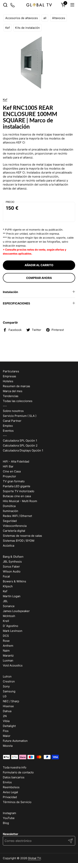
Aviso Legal (10, 792)
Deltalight (9, 726)
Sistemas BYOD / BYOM (18, 540)
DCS (6, 636)
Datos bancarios (13, 777)
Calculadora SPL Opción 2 (20, 445)
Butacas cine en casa (17, 496)
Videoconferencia (15, 526)
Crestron (9, 681)
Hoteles (8, 381)
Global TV (34, 858)
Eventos (8, 430)
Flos (6, 731)
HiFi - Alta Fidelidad (16, 461)
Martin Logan (11, 596)
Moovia (7, 746)
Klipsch (8, 586)
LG (4, 696)
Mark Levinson (12, 631)
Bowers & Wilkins (14, 581)
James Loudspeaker (16, 611)
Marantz (8, 655)
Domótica (9, 506)
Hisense (8, 706)
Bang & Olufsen (13, 556)
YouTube (9, 818)
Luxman (8, 660)
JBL (5, 601)
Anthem (8, 645)
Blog (6, 823)
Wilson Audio (11, 571)
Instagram (9, 813)
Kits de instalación (27, 27)
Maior (6, 736)
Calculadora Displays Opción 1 (23, 450)
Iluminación (10, 511)
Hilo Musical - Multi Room (20, 501)
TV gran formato (14, 481)
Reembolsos (11, 787)
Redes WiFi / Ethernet (17, 516)
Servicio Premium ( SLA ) (19, 416)
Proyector (9, 476)
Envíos (7, 782)
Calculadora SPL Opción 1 (20, 440)
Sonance (9, 606)
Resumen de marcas (16, 386)
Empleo (8, 426)
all (44, 18)
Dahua (7, 711)
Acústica (8, 545)
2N (5, 716)
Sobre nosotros (13, 411)
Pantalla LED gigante (16, 486)
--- (5, 406)
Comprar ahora (39, 278)
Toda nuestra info (14, 767)
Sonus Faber (11, 566)
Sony (6, 686)
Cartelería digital (14, 531)
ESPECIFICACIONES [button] (16, 303)
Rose (6, 640)
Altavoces (58, 18)
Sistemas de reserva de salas (22, 535)
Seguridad (10, 521)
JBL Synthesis (12, 561)
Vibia (6, 721)
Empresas (9, 376)
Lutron (7, 676)
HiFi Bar (8, 466)
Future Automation (15, 741)
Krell (6, 621)
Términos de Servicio (17, 802)
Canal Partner (12, 421)
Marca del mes (12, 391)
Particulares (11, 371)
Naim (6, 650)
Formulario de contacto (18, 772)
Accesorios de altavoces (21, 18)
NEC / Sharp (11, 701)
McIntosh (9, 616)
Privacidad (10, 797)
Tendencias (10, 396)
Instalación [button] (10, 292)
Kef (7, 27)
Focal (6, 576)
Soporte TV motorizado (18, 491)
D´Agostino (10, 626)
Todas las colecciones (17, 401)
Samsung (9, 691)
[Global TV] (39, 5)
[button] (5, 4)
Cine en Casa (12, 471)
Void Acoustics (13, 665)
